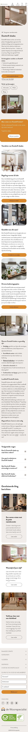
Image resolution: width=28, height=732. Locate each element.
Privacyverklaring (14, 727)
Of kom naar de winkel (8, 79)
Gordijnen (5, 655)
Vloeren (4, 659)
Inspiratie (4, 664)
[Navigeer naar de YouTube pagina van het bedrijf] (16, 703)
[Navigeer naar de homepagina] (4, 4)
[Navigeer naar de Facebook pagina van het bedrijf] (2, 703)
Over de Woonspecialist (10, 668)
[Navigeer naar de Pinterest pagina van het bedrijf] (7, 703)
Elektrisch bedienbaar (9, 361)
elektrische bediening (7, 296)
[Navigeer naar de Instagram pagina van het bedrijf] (11, 703)
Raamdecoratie (7, 651)
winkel (16, 435)
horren (15, 373)
